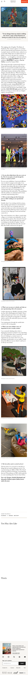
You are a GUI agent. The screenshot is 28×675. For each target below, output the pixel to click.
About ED (18, 667)
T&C (25, 667)
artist (10, 58)
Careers (12, 667)
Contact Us (4, 667)
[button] (4, 515)
